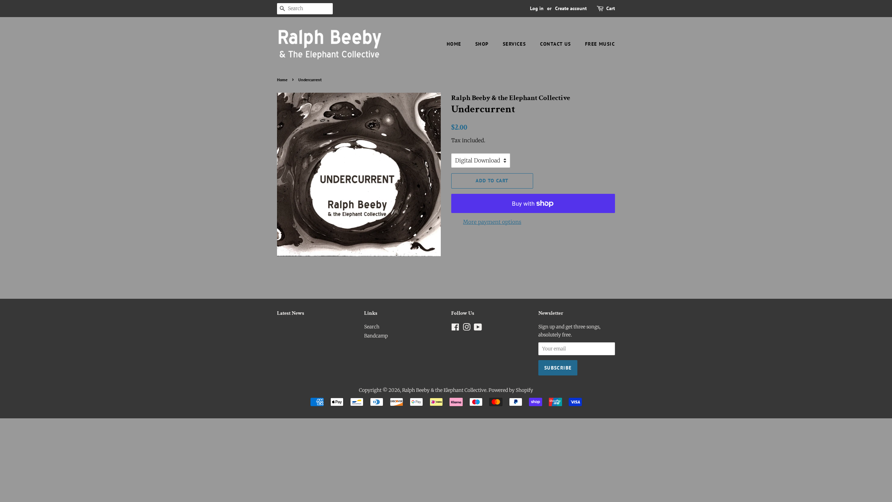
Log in (537, 8)
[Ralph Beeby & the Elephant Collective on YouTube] (478, 329)
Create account (571, 8)
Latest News (290, 313)
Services (514, 44)
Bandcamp (376, 336)
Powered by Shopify (511, 390)
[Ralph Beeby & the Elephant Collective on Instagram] (466, 329)
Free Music (600, 44)
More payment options (492, 222)
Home (454, 44)
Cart (610, 8)
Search (371, 327)
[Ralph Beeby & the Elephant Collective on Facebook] (455, 329)
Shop (482, 44)
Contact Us (555, 44)
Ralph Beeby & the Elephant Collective (444, 390)
